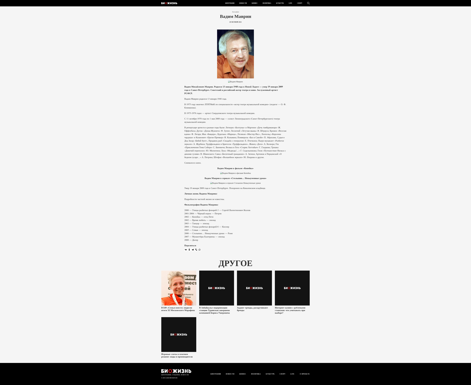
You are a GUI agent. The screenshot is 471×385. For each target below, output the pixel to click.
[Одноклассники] (189, 249)
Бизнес (255, 3)
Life (290, 3)
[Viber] (196, 249)
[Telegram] (192, 249)
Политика (267, 3)
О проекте (304, 374)
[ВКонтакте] (185, 249)
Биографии (229, 3)
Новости (243, 3)
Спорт (299, 3)
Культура (280, 3)
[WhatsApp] (199, 249)
